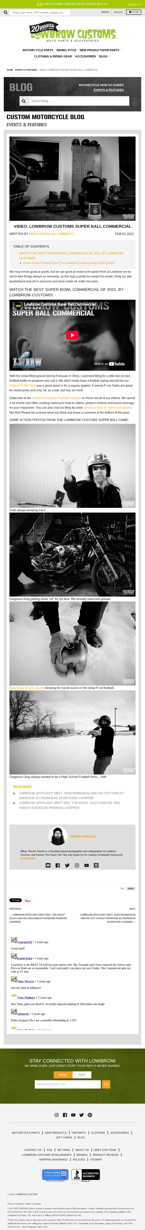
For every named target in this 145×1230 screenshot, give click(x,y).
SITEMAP (96, 1159)
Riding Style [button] (67, 50)
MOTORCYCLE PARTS (26, 1132)
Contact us (134, 4)
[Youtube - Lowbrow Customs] (86, 865)
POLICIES (79, 1159)
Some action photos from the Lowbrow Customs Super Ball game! (68, 263)
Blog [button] (103, 56)
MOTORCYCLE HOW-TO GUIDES (101, 85)
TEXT (82, 1074)
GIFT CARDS (64, 1137)
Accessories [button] (86, 56)
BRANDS (82, 1154)
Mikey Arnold (40, 233)
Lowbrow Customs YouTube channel (56, 398)
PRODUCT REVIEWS (105, 1154)
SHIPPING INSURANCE (53, 1159)
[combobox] (40, 12)
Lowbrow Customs (26, 1194)
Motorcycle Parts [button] (38, 50)
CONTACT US (33, 1149)
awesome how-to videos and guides (108, 407)
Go (106, 1084)
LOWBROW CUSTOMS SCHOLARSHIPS (46, 1154)
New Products (91, 50)
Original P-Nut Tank (22, 385)
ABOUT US (82, 1149)
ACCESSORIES (119, 1132)
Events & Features (26, 70)
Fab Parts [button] (111, 50)
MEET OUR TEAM (105, 1149)
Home (10, 70)
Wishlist (105, 12)
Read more (28, 858)
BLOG (81, 1137)
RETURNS (63, 1149)
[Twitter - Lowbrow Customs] (67, 865)
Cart (135, 12)
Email (63, 1074)
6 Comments (64, 233)
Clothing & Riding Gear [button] (53, 56)
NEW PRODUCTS (55, 1132)
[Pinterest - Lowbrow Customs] (90, 1115)
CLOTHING (98, 1132)
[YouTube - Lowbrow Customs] (73, 1115)
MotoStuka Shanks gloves (26, 688)
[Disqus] (72, 983)
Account (118, 12)
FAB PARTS (79, 1132)
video (131, 888)
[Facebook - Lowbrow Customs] (57, 865)
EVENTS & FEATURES (109, 90)
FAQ (49, 1149)
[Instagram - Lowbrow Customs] (77, 865)
